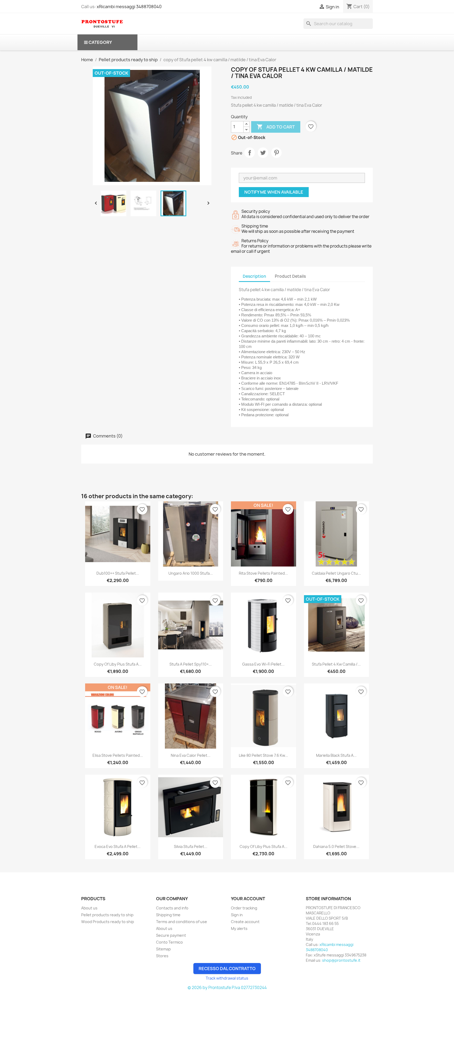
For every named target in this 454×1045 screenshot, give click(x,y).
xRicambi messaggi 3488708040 (129, 6)
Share (249, 152)
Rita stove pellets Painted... (263, 573)
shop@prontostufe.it (341, 960)
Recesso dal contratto (227, 968)
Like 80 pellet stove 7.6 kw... (263, 755)
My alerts (239, 928)
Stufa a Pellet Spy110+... (190, 664)
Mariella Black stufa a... (336, 755)
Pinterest (276, 152)
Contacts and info (172, 907)
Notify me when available (273, 192)
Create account (245, 921)
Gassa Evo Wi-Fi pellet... (263, 664)
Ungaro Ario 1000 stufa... (190, 573)
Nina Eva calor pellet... (190, 755)
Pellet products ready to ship (107, 914)
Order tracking (244, 907)
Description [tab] (254, 276)
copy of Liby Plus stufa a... (118, 664)
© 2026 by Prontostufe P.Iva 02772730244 (227, 987)
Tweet (263, 152)
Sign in (237, 914)
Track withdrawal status (227, 978)
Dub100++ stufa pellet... (117, 573)
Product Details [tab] (290, 276)
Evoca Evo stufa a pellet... (118, 846)
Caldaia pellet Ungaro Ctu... (336, 573)
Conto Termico (169, 942)
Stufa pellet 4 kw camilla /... (336, 664)
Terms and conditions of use (181, 921)
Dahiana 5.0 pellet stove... (336, 846)
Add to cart (276, 126)
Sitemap (163, 948)
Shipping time (168, 914)
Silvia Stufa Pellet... (190, 846)
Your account (248, 899)
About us (89, 907)
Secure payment (171, 935)
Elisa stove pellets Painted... (117, 755)
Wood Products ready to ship (107, 921)
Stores (162, 955)
